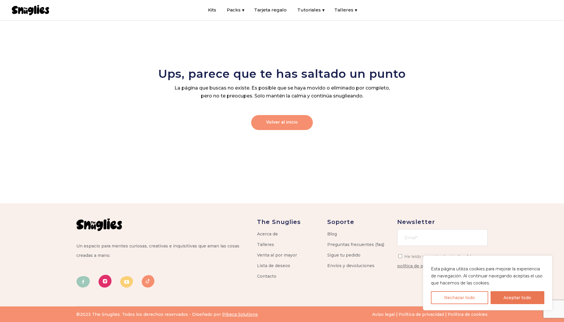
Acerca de (267, 234)
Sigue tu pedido (343, 255)
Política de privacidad (421, 314)
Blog (332, 234)
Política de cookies (468, 314)
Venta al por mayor (277, 255)
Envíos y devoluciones (351, 265)
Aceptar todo (517, 297)
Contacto (266, 276)
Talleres (265, 244)
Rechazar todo (459, 297)
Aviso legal (383, 314)
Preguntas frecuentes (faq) (355, 244)
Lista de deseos (273, 265)
